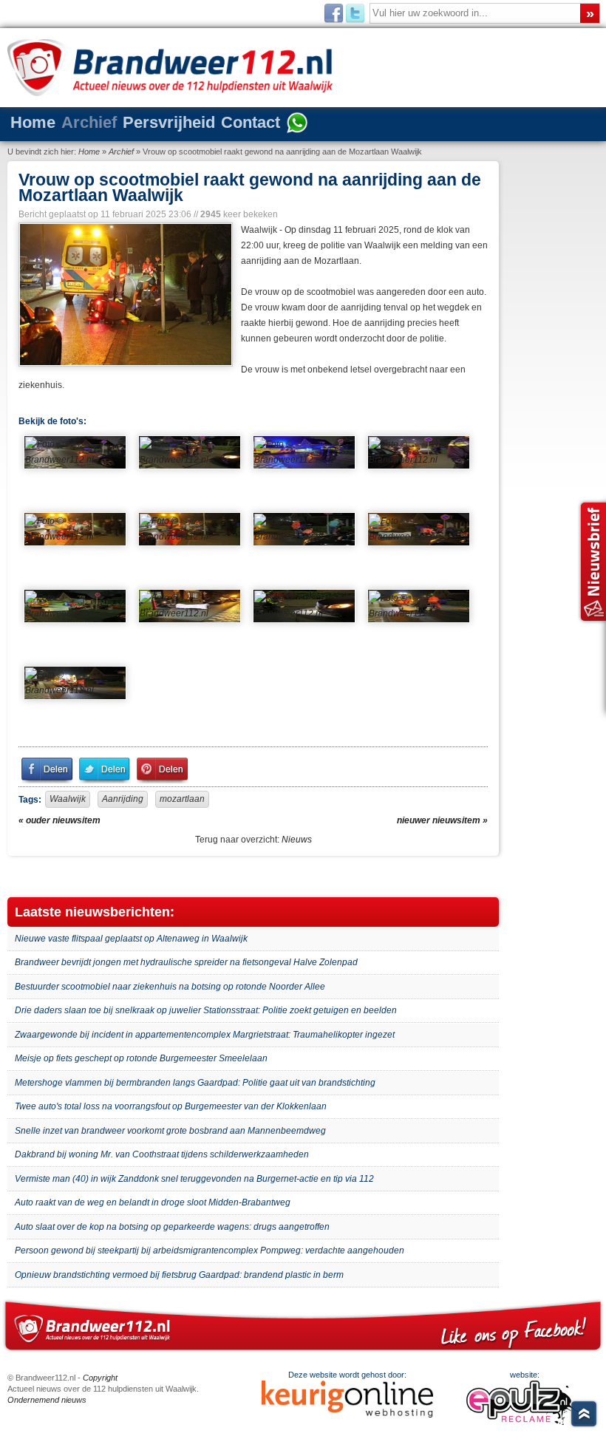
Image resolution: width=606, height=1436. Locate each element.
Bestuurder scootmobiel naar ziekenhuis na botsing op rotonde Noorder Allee (170, 986)
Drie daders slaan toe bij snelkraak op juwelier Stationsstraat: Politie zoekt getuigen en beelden (206, 1010)
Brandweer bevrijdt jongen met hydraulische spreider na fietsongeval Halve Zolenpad (186, 962)
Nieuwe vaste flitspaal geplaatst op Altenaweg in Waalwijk (131, 938)
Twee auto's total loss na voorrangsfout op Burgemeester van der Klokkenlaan (171, 1106)
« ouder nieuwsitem (59, 820)
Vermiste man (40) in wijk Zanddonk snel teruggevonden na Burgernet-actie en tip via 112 (194, 1179)
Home (32, 122)
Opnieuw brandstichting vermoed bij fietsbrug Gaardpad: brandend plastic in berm (179, 1275)
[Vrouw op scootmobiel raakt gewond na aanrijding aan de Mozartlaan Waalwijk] (124, 294)
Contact (250, 122)
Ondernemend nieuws (46, 1399)
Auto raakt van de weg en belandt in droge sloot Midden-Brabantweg (152, 1202)
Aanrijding (122, 799)
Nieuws (297, 839)
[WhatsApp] (297, 124)
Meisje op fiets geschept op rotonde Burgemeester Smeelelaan (141, 1058)
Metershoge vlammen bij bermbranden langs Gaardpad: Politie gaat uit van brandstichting (195, 1083)
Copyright (100, 1377)
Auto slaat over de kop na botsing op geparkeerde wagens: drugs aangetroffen (172, 1227)
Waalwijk (68, 799)
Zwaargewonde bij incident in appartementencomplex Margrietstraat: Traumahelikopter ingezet (205, 1035)
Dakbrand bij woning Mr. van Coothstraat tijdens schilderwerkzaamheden (162, 1154)
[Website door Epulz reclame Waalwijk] (524, 1422)
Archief (89, 122)
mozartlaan (182, 799)
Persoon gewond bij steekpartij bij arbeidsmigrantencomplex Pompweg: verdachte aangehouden (209, 1250)
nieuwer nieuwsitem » (442, 820)
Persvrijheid (169, 122)
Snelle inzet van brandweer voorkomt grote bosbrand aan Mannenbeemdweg (170, 1131)
